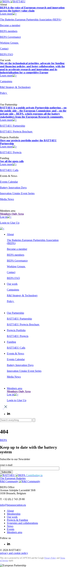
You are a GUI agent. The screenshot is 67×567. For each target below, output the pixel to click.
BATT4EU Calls (9, 170)
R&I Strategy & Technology (15, 87)
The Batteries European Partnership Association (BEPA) (30, 19)
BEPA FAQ (6, 54)
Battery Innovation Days (13, 187)
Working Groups (9, 42)
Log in (3, 216)
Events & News (15, 353)
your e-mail (6, 465)
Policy (4, 93)
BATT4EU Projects (10, 152)
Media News (7, 199)
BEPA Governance (10, 37)
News (10, 526)
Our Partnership (15, 312)
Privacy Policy (50, 558)
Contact (4, 48)
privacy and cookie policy (14, 553)
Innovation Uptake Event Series (17, 193)
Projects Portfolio (16, 330)
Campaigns (6, 81)
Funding (11, 341)
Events (10, 529)
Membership (13, 513)
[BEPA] (5, 1)
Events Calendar (9, 181)
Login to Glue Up (9, 222)
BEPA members (8, 31)
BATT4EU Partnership (12, 125)
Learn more (6, 13)
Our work (12, 283)
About (10, 234)
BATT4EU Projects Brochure (16, 131)
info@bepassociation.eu (13, 504)
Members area (14, 388)
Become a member (10, 25)
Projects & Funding (17, 520)
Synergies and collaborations (22, 523)
